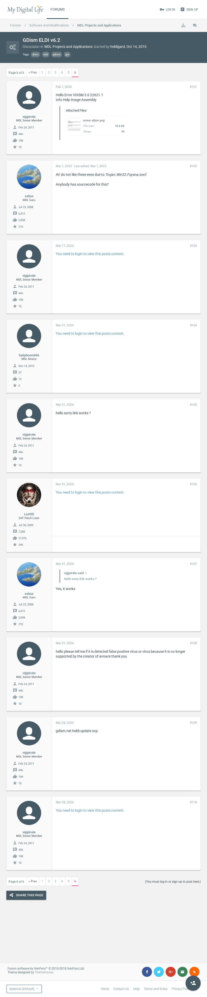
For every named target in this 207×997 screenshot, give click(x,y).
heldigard (117, 47)
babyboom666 (29, 355)
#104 (193, 325)
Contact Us (121, 989)
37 (19, 372)
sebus (29, 196)
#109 (193, 723)
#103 (193, 246)
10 (19, 147)
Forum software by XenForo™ (46, 968)
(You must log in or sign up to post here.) (173, 881)
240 (20, 544)
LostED (29, 514)
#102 (193, 166)
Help (136, 989)
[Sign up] (193, 983)
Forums (57, 9)
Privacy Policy (181, 989)
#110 (193, 802)
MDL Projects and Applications (68, 47)
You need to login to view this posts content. (90, 254)
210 (20, 226)
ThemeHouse (44, 972)
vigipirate (29, 117)
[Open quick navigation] (183, 25)
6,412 (21, 213)
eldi (45, 54)
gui (67, 54)
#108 (193, 643)
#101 (193, 87)
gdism (57, 54)
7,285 (21, 531)
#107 (193, 564)
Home (105, 989)
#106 (193, 484)
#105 (193, 404)
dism (35, 54)
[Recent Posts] (195, 25)
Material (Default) (22, 989)
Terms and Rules (156, 989)
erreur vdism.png (94, 120)
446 (20, 134)
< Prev (33, 72)
